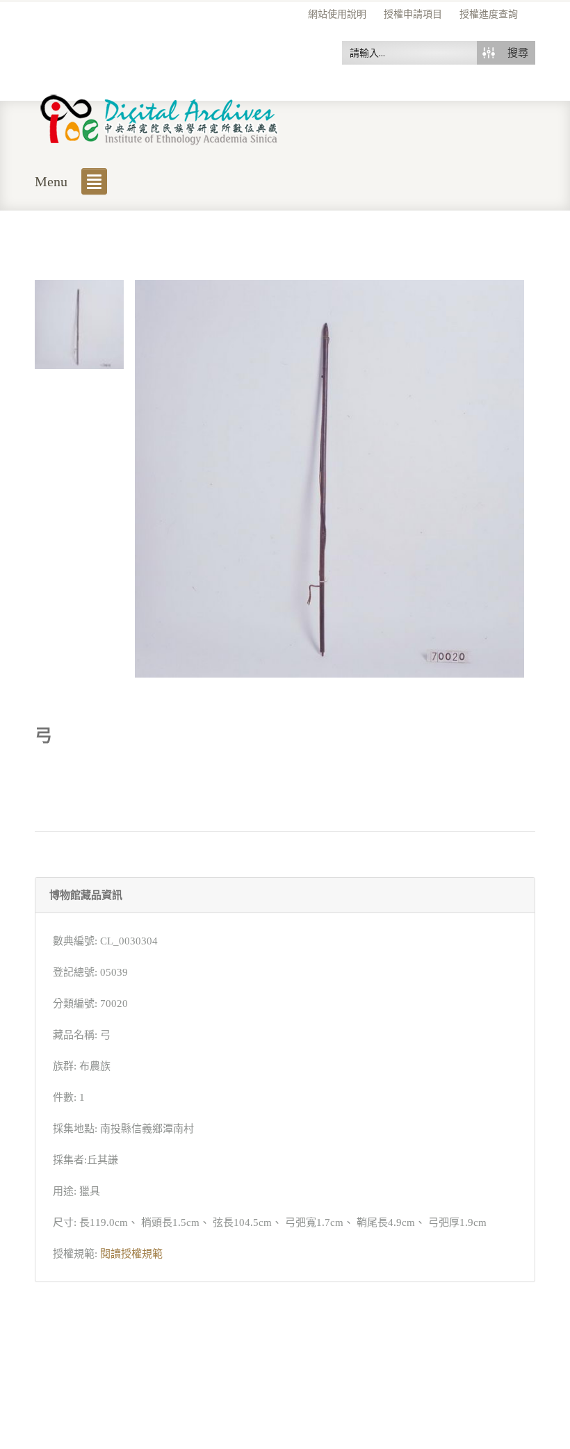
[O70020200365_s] (79, 323)
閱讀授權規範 (131, 1253)
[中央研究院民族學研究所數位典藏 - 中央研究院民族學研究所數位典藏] (159, 117)
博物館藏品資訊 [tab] (85, 895)
